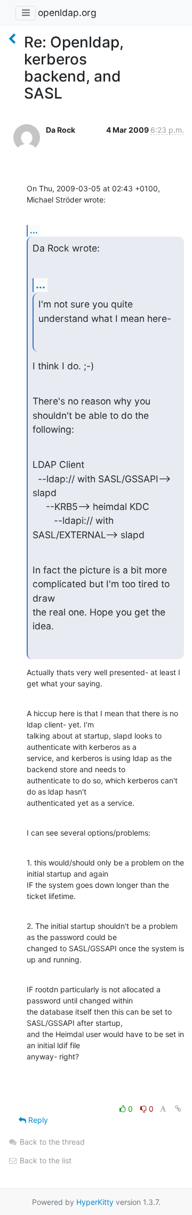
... (34, 230)
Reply (37, 1119)
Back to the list (44, 1160)
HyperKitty (95, 1201)
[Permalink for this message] (178, 1108)
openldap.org (67, 12)
